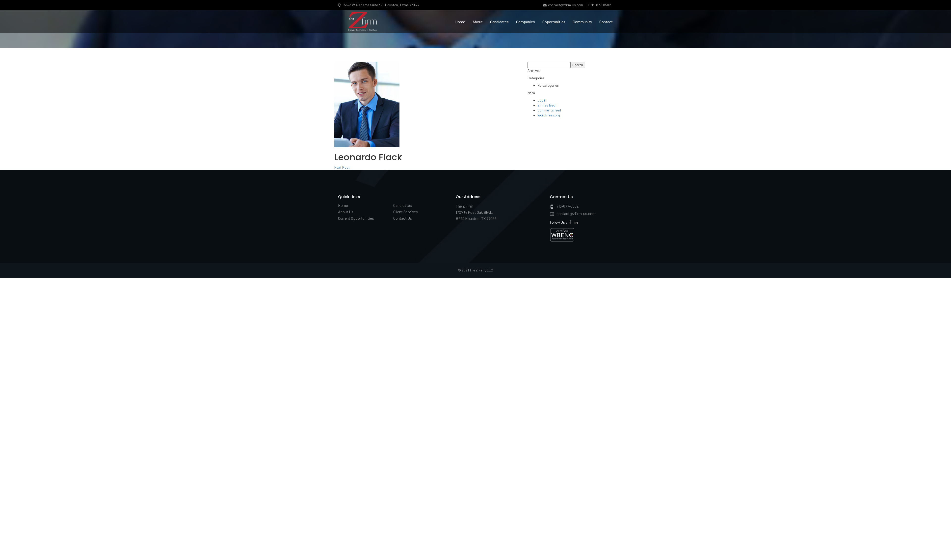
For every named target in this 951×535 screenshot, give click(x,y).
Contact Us (402, 218)
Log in (542, 100)
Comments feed (549, 110)
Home (460, 21)
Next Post (342, 167)
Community (582, 21)
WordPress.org (548, 115)
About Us (345, 211)
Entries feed (546, 105)
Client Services (405, 211)
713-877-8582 (599, 5)
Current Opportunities (356, 218)
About (478, 21)
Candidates (499, 21)
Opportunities (553, 21)
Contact (606, 21)
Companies (525, 21)
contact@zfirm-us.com (565, 5)
